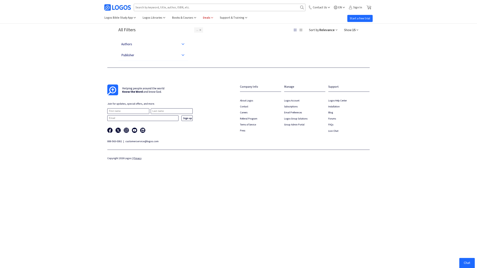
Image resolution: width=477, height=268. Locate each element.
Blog (330, 112)
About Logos (246, 100)
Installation (334, 106)
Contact (244, 106)
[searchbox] (219, 7)
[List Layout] (301, 30)
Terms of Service (248, 124)
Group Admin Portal (294, 124)
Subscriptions (291, 106)
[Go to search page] (302, 7)
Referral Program (248, 118)
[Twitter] (118, 130)
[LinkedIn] (142, 130)
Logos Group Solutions (295, 118)
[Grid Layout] (295, 30)
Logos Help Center (337, 100)
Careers (243, 112)
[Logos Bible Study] (117, 7)
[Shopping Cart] (369, 7)
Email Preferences (293, 112)
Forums (332, 118)
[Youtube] (134, 130)
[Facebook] (110, 130)
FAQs (330, 124)
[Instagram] (126, 130)
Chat (467, 263)
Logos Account (291, 100)
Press (242, 130)
